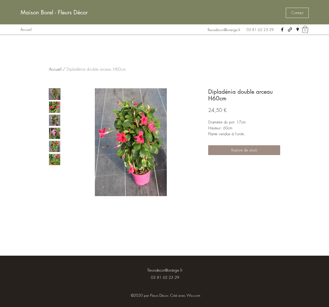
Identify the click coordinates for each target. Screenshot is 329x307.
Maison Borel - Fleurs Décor (54, 12)
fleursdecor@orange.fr (224, 29)
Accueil (55, 69)
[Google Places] (297, 29)
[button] (297, 13)
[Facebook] (282, 29)
